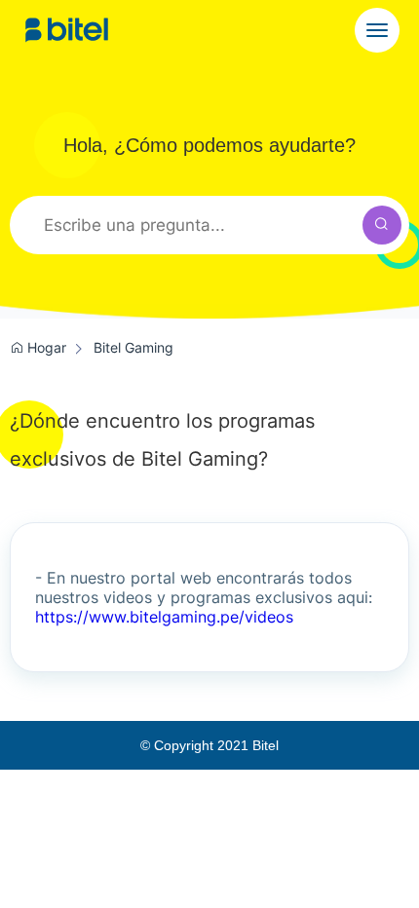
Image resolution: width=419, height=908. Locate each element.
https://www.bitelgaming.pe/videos (164, 616)
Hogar (44, 347)
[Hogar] (66, 30)
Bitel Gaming (133, 347)
